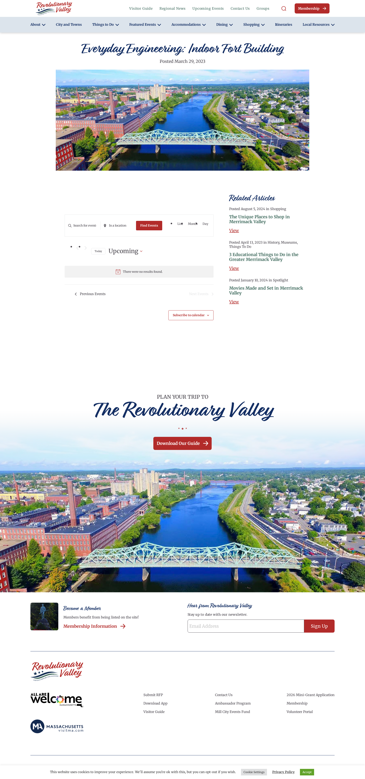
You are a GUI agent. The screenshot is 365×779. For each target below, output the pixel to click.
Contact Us (240, 8)
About (35, 24)
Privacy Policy (283, 772)
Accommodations (186, 24)
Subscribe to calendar (189, 315)
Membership (308, 8)
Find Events (149, 225)
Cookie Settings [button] (254, 772)
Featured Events (142, 24)
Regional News (172, 8)
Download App (155, 703)
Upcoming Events (208, 8)
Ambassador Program (233, 703)
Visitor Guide (141, 8)
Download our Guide (178, 443)
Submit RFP (153, 695)
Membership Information (90, 626)
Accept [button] (307, 772)
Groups (263, 8)
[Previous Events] (77, 248)
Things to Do (103, 24)
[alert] (139, 272)
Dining (222, 24)
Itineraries (283, 24)
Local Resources (316, 24)
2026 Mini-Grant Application (311, 695)
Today (98, 251)
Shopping (251, 24)
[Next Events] (85, 248)
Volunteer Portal (300, 712)
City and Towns (69, 24)
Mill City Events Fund (232, 712)
